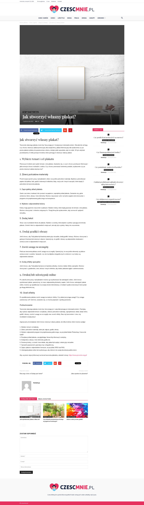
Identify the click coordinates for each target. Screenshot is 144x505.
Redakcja (36, 383)
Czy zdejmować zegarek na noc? (108, 199)
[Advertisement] (72, 40)
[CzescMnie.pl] (72, 9)
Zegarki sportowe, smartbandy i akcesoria (108, 202)
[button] (122, 18)
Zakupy (92, 18)
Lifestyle (61, 18)
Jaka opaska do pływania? (79, 373)
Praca (76, 18)
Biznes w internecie (108, 187)
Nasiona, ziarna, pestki (108, 140)
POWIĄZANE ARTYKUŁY (28, 399)
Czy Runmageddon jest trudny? (108, 152)
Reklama (53, 1)
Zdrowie (100, 18)
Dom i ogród (43, 18)
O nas (48, 1)
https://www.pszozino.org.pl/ (78, 355)
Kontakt (60, 1)
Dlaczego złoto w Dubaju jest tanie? (31, 373)
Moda (69, 18)
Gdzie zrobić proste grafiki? (75, 419)
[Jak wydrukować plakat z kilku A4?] (30, 410)
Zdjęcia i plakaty (34, 112)
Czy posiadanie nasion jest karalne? (108, 167)
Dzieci (53, 18)
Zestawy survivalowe (108, 155)
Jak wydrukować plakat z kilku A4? (30, 419)
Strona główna (41, 1)
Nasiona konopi (108, 170)
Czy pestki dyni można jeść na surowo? (108, 137)
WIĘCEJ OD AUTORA (44, 399)
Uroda (84, 18)
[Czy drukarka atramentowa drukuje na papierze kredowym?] (53, 410)
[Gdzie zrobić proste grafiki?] (77, 410)
